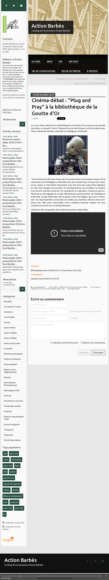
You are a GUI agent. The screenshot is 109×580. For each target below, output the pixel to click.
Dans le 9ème (10, 327)
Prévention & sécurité (13, 401)
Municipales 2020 (12, 390)
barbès (16, 490)
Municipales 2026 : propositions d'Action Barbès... (13, 161)
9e (4, 514)
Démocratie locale (12, 343)
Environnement (10, 364)
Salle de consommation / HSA (14, 417)
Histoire (7, 377)
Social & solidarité (12, 424)
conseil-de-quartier (11, 484)
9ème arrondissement (12, 496)
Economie (8, 348)
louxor (13, 471)
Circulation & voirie (12, 306)
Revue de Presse (71, 71)
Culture (7, 322)
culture (6, 490)
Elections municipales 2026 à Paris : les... (13, 142)
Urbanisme (8, 435)
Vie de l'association (43, 71)
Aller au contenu (8, 2)
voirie (6, 459)
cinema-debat (55, 289)
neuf (50, 61)
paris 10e (14, 453)
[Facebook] (6, 5)
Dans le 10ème (10, 333)
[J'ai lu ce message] (106, 576)
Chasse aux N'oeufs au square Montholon (72, 79)
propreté (14, 502)
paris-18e (7, 465)
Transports (9, 429)
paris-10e (7, 508)
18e (5, 471)
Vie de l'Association (12, 440)
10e (5, 453)
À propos (92, 71)
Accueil (36, 61)
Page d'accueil (99, 79)
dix (60, 61)
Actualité (8, 301)
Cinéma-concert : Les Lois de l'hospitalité (89, 83)
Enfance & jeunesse (12, 359)
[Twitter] (13, 5)
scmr (5, 502)
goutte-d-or (8, 478)
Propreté (8, 411)
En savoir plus (6, 578)
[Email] (21, 5)
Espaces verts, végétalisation (10, 370)
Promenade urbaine (12, 406)
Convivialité (9, 317)
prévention (16, 459)
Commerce (8, 312)
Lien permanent (39, 287)
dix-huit (73, 61)
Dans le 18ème (10, 338)
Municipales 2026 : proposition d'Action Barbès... (14, 224)
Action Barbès (48, 26)
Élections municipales (13, 354)
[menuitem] (36, 59)
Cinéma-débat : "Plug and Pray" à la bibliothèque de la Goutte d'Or (64, 106)
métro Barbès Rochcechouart (10, 383)
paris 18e (19, 508)
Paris (17, 465)
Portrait (7, 395)
